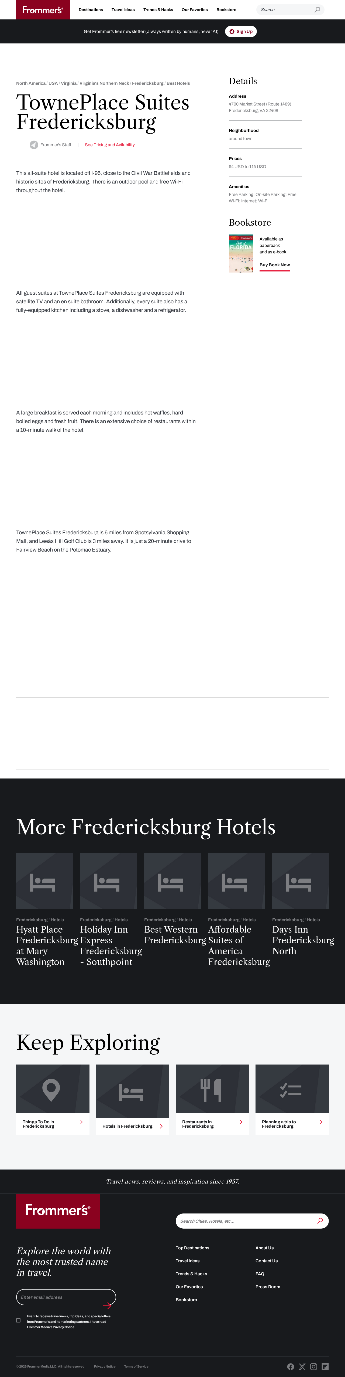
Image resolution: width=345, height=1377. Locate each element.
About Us (265, 1248)
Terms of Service (136, 1366)
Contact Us (267, 1261)
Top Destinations (192, 1248)
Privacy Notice (105, 1366)
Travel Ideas (123, 10)
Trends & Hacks (158, 10)
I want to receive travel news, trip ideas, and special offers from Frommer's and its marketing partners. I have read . (69, 1321)
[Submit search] (320, 10)
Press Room (268, 1286)
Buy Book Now (275, 265)
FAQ (260, 1273)
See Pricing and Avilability (110, 144)
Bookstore (226, 10)
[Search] (321, 1220)
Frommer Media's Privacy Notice (50, 1327)
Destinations (91, 10)
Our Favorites (195, 10)
